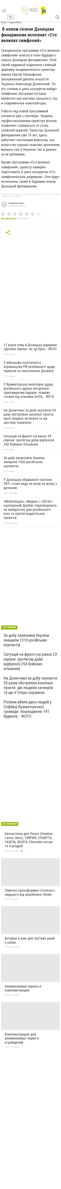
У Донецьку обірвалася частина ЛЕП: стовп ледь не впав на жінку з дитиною (30, 484)
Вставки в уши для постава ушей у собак (30, 940)
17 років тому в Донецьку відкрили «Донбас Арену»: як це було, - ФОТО (30, 347)
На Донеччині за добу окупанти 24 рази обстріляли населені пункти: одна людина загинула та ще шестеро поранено (30, 416)
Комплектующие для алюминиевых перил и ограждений (22, 1038)
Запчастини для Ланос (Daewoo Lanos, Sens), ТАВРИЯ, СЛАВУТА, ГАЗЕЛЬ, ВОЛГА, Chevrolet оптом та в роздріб (29, 840)
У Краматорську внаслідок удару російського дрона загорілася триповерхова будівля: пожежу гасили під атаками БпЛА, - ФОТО (29, 390)
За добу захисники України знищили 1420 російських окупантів (24, 462)
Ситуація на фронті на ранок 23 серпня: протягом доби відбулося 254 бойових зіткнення (30, 661)
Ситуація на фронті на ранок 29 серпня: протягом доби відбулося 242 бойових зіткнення (29, 440)
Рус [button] (10, 17)
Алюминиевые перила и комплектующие (23, 988)
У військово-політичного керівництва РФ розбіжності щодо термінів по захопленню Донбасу (29, 367)
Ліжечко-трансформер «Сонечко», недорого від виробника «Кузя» (30, 892)
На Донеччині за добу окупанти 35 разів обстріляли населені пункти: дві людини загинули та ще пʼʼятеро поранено (30, 685)
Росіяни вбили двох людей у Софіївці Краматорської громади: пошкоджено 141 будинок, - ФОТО (28, 709)
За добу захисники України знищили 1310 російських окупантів (26, 640)
